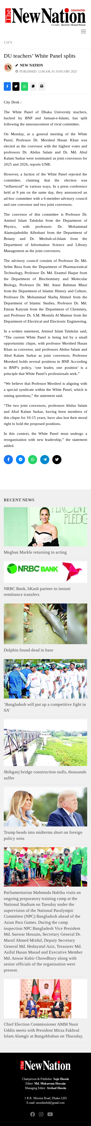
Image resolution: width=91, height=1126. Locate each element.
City (8, 42)
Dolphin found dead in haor (28, 650)
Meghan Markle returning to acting (35, 552)
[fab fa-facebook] (32, 1115)
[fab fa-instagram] (41, 1115)
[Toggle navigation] (83, 31)
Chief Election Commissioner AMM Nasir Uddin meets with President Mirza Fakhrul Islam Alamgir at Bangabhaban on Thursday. (43, 1030)
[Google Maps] (58, 1115)
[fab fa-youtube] (49, 1115)
